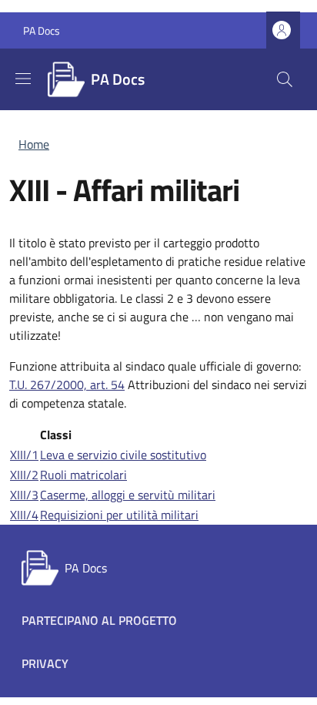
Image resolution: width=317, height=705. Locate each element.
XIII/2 (24, 474)
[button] (283, 30)
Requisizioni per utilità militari (119, 514)
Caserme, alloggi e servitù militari (127, 494)
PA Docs (41, 30)
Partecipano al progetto (99, 620)
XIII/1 (24, 454)
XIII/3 (24, 494)
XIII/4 (24, 514)
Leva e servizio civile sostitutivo (123, 454)
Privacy (45, 663)
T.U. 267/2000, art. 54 (67, 384)
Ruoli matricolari (83, 474)
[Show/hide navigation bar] (23, 79)
